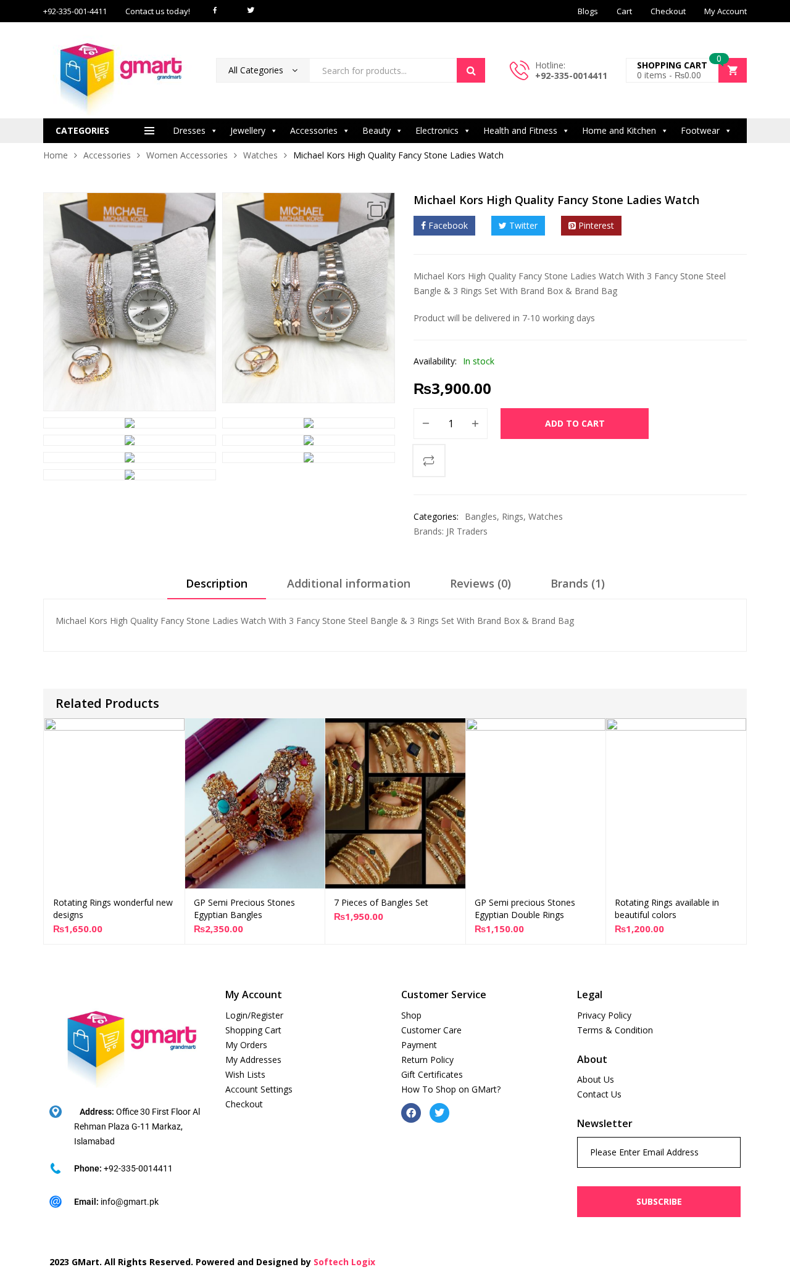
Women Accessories (187, 155)
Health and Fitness (520, 130)
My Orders (246, 1045)
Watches (260, 155)
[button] (376, 211)
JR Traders (467, 531)
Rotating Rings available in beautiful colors (667, 908)
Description (216, 583)
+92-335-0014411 (571, 75)
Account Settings (259, 1089)
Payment (419, 1045)
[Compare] (429, 460)
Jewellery (247, 130)
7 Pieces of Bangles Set (381, 902)
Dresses (189, 130)
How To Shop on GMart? (451, 1089)
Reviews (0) (480, 583)
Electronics (437, 130)
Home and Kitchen (619, 130)
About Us (595, 1079)
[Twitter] (439, 1113)
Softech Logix (344, 1262)
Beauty (376, 130)
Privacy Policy (604, 1015)
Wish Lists (245, 1074)
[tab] (216, 587)
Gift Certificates (432, 1074)
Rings (512, 516)
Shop (411, 1015)
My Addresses (253, 1059)
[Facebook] (411, 1113)
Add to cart (575, 423)
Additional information (348, 583)
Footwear (700, 130)
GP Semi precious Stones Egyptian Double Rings (525, 908)
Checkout (244, 1104)
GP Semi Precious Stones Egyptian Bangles (244, 908)
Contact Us (599, 1094)
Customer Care (431, 1030)
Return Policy (427, 1059)
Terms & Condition (615, 1030)
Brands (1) (578, 583)
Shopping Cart (253, 1030)
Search (471, 70)
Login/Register (254, 1015)
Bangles (481, 516)
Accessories (314, 130)
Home (55, 155)
